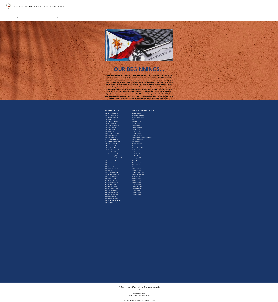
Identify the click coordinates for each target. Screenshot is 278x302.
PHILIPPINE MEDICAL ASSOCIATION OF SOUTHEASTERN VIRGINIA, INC (39, 6)
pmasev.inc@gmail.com (139, 293)
